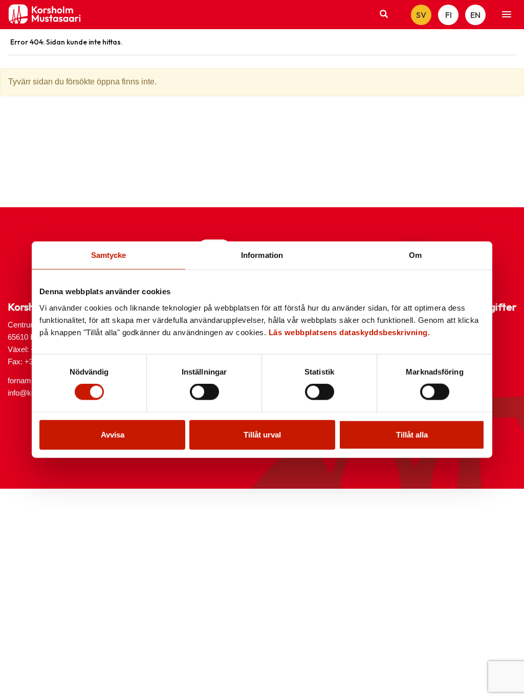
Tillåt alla (412, 434)
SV (421, 15)
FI (448, 15)
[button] (506, 15)
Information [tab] (262, 255)
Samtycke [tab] (108, 255)
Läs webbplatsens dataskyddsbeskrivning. (349, 331)
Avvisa (112, 434)
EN (475, 15)
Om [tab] (415, 255)
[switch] (204, 392)
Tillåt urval (262, 434)
